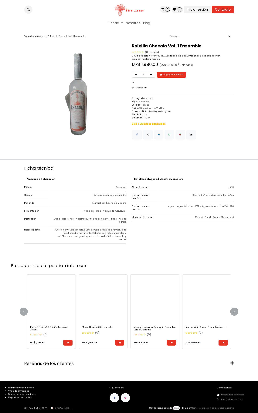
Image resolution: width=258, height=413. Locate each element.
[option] (129, 311)
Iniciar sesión (197, 9)
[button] (28, 9)
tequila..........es (162, 55)
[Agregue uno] (151, 75)
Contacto (223, 9)
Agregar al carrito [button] (173, 74)
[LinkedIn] (158, 134)
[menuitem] (115, 23)
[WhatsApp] (169, 134)
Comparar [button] (141, 87)
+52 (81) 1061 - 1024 (232, 399)
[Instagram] (125, 397)
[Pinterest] (180, 134)
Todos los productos (35, 36)
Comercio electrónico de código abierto (212, 408)
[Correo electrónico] (191, 134)
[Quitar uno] (136, 75)
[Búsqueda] (229, 36)
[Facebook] (136, 134)
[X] (147, 134)
